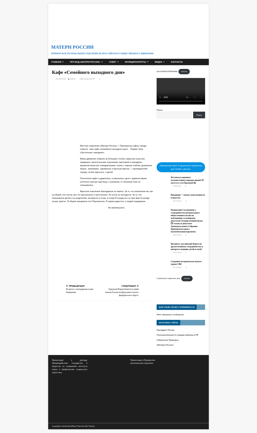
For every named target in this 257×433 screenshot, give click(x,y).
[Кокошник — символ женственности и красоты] (163, 200)
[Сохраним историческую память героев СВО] (163, 267)
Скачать (184, 71)
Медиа (158, 62)
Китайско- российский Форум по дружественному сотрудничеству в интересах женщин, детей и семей (187, 246)
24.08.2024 (61, 78)
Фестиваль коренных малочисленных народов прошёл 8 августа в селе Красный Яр (187, 180)
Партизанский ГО (87, 78)
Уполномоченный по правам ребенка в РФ (177, 335)
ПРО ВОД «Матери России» (85, 62)
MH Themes (90, 426)
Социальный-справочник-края (168, 278)
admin (73, 78)
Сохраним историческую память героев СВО (186, 262)
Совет (112, 62)
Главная (56, 62)
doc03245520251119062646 (167, 71)
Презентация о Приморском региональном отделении (142, 362)
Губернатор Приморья (167, 340)
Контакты (177, 62)
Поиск (159, 110)
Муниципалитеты (135, 62)
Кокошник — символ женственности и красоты (188, 196)
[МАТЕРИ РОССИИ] (128, 39)
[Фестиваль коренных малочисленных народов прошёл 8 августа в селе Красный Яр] (163, 183)
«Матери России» (165, 345)
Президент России (165, 330)
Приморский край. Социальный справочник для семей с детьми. (181, 167)
